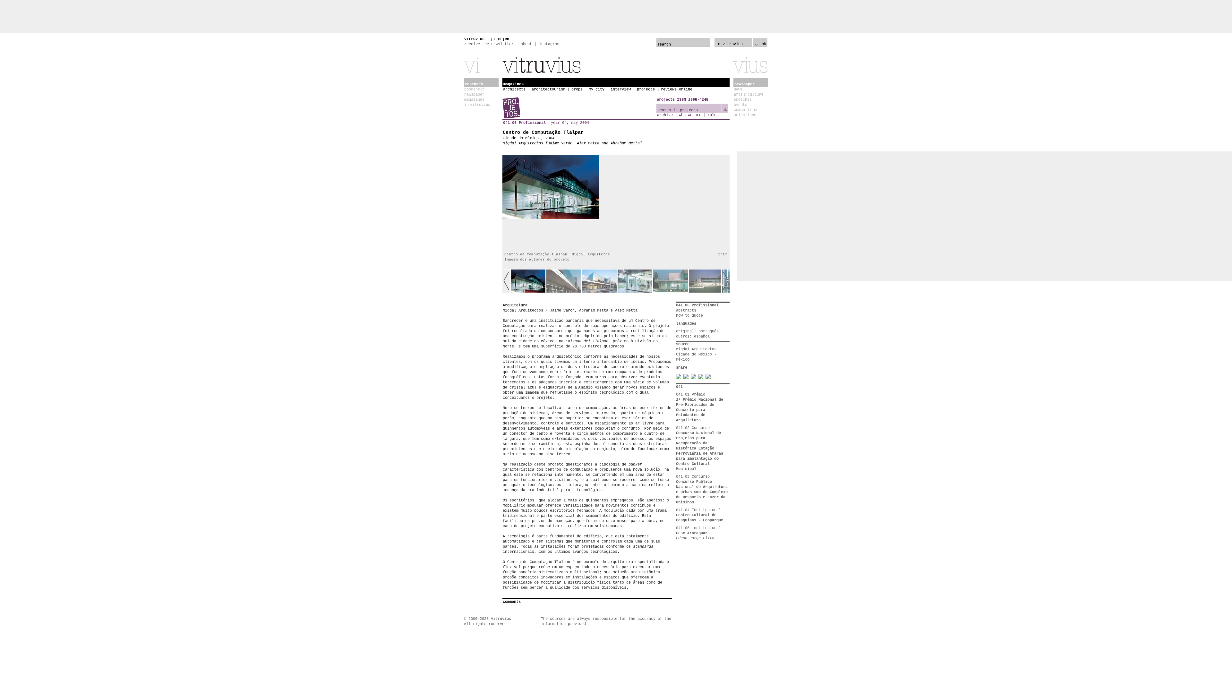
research (474, 84)
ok (764, 44)
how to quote (689, 315)
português (708, 331)
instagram (549, 44)
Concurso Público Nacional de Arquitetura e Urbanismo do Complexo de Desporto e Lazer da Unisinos (702, 492)
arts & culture (748, 94)
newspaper (474, 94)
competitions (747, 110)
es (500, 39)
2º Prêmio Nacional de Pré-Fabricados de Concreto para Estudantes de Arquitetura (699, 410)
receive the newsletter (489, 44)
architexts (514, 89)
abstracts (686, 310)
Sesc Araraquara (693, 533)
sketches (743, 100)
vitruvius (474, 39)
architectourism (548, 89)
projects (646, 89)
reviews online (676, 89)
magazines (474, 100)
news (738, 89)
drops (577, 89)
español (702, 336)
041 (679, 387)
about (526, 44)
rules (713, 115)
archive (665, 115)
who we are (690, 115)
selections (745, 115)
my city (596, 89)
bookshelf (474, 89)
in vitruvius (477, 105)
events (740, 105)
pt (493, 39)
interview (621, 89)
